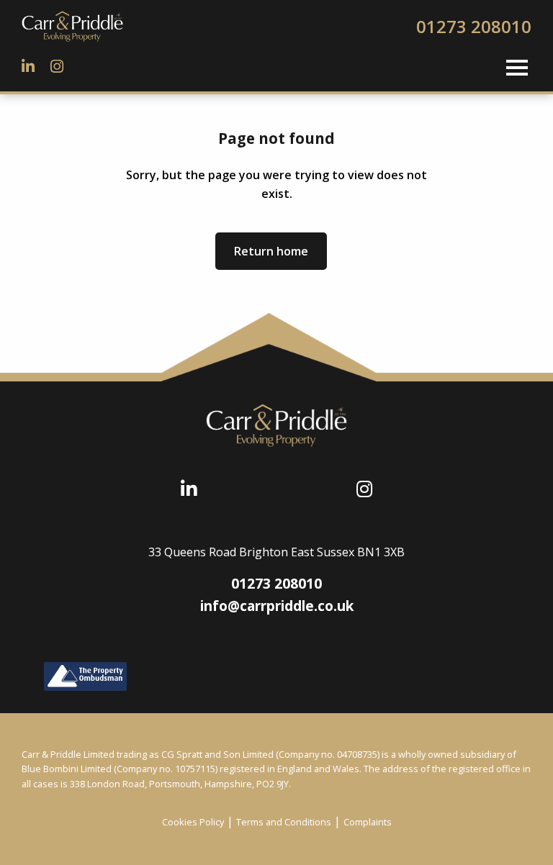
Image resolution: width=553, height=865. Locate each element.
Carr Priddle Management (276, 425)
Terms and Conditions (283, 821)
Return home (271, 251)
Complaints (367, 821)
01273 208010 (473, 26)
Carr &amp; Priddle (94, 26)
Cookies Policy (193, 821)
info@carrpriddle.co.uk (277, 605)
